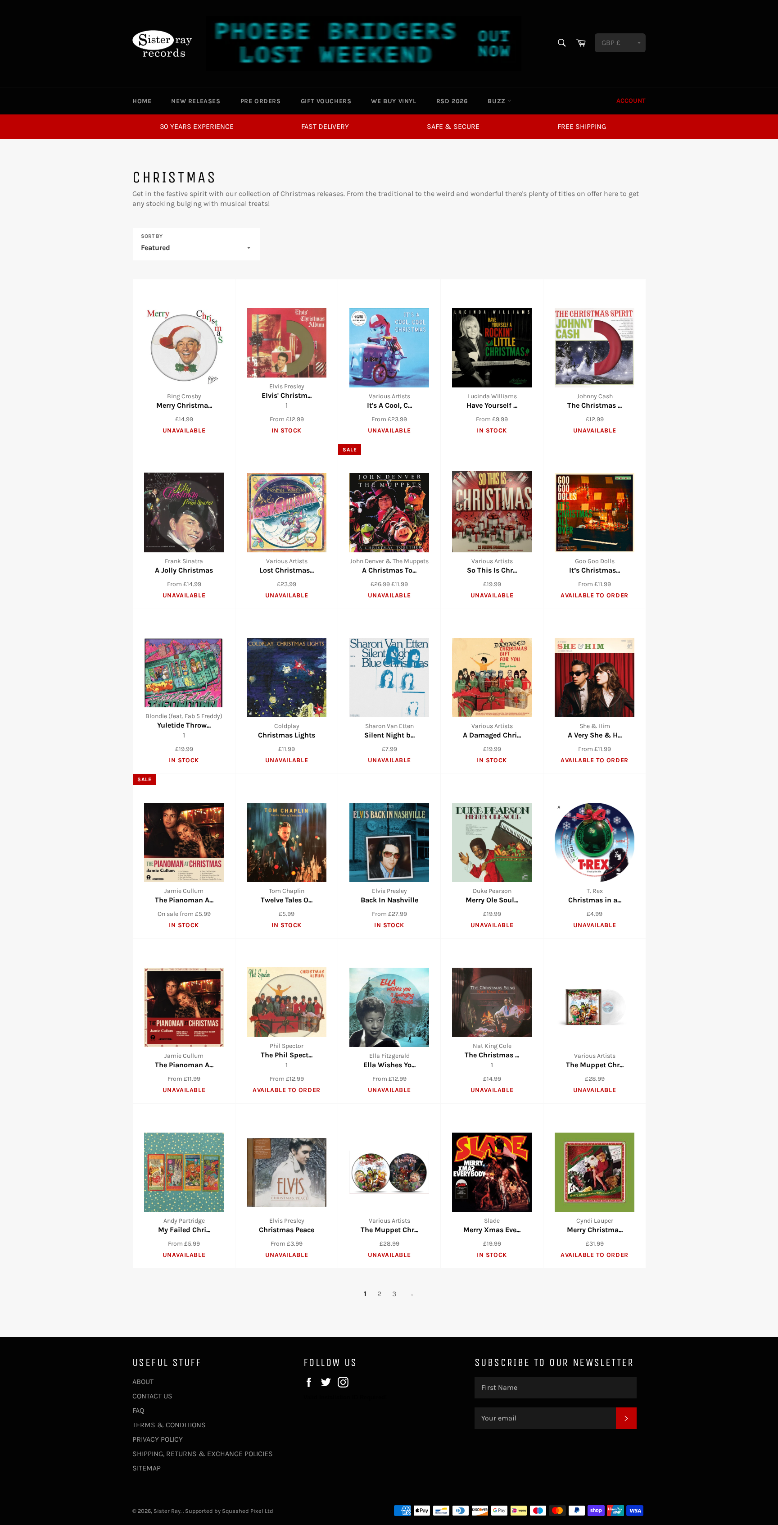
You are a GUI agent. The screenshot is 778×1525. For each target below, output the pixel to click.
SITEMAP (146, 1468)
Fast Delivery (325, 126)
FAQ (138, 1410)
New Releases (195, 101)
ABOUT (143, 1381)
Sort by (152, 236)
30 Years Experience (197, 126)
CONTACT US (152, 1396)
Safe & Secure (453, 126)
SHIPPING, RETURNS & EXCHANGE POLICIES (202, 1453)
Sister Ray (167, 1510)
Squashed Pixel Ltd (247, 1510)
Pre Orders (260, 101)
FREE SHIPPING (581, 126)
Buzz (497, 101)
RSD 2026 (452, 101)
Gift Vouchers (326, 101)
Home (141, 101)
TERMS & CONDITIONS (169, 1424)
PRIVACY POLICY (157, 1439)
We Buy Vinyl (393, 101)
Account (631, 101)
